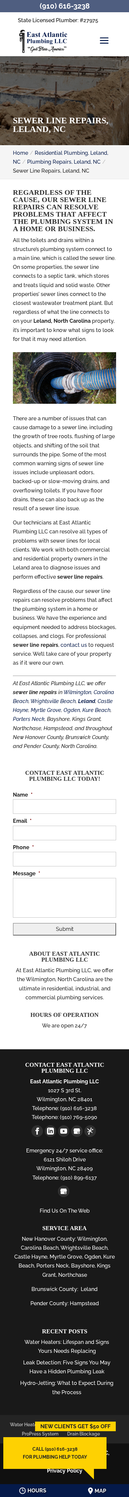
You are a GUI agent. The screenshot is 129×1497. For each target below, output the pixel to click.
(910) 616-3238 (78, 1108)
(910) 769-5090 (78, 1117)
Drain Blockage (83, 1433)
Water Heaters (25, 1424)
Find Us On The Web (65, 1211)
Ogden (72, 710)
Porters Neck (29, 719)
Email (22, 821)
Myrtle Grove (46, 710)
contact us (74, 645)
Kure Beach (96, 710)
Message (26, 873)
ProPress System (40, 1433)
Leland (89, 1289)
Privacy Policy (64, 1471)
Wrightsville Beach (53, 701)
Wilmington (77, 692)
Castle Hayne (30, 1257)
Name (23, 795)
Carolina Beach (40, 1248)
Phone (23, 847)
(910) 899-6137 (78, 1178)
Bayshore (83, 1266)
